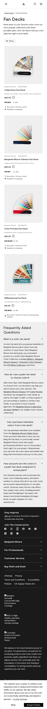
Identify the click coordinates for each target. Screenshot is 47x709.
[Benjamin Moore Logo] (24, 4)
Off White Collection (16, 365)
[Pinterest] (29, 529)
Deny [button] (13, 705)
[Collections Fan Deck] (23, 65)
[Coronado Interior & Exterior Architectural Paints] (16, 636)
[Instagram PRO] (17, 529)
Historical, (24, 362)
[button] (35, 4)
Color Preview (35, 362)
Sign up (7, 516)
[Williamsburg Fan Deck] (23, 273)
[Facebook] (5, 529)
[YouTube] (23, 529)
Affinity (30, 359)
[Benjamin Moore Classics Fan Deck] (23, 134)
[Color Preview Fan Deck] (23, 203)
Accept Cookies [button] (33, 705)
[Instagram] (11, 529)
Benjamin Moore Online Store (25, 433)
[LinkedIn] (11, 533)
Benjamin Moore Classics (15, 391)
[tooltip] (13, 97)
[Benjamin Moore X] (35, 529)
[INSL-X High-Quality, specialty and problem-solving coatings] (16, 618)
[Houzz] (5, 533)
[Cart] (41, 4)
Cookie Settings (20, 699)
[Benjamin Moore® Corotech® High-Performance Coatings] (16, 600)
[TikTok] (17, 533)
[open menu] (6, 4)
